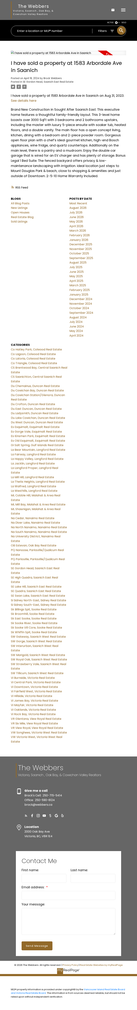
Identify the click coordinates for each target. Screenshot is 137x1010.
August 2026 (78, 208)
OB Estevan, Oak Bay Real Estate (33, 545)
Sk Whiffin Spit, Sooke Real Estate (34, 632)
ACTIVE (110, 22)
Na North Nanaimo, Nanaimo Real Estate (39, 527)
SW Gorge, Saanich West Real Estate (36, 641)
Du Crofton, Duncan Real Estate (33, 404)
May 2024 (76, 331)
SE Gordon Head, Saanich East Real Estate (48, 82)
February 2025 (79, 290)
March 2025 (77, 285)
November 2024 (80, 304)
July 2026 (75, 212)
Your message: (33, 904)
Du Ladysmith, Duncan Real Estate (34, 413)
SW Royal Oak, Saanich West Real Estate (39, 659)
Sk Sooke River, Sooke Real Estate (34, 623)
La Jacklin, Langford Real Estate (33, 463)
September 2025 (81, 258)
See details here (23, 100)
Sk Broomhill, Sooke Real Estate (32, 614)
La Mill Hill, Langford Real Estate (32, 477)
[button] (26, 815)
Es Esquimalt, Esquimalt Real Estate (35, 427)
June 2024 (76, 326)
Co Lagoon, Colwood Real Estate (33, 354)
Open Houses (20, 212)
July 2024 (76, 322)
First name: (30, 870)
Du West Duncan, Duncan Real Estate (37, 422)
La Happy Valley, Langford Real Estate (37, 459)
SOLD (123, 22)
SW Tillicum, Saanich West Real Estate (37, 673)
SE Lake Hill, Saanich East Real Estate (36, 587)
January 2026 (78, 240)
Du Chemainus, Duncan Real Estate (35, 386)
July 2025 (75, 267)
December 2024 (80, 299)
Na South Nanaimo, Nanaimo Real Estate (39, 532)
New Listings (19, 208)
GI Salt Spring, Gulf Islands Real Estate (37, 445)
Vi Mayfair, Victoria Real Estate (32, 705)
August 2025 (78, 262)
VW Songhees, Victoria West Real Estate (39, 732)
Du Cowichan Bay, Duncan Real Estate (37, 390)
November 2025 (80, 249)
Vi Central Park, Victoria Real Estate (36, 682)
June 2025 (76, 272)
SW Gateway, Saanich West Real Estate (38, 637)
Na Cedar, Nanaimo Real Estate (32, 518)
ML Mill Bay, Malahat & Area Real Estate (38, 504)
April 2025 (76, 281)
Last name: (79, 870)
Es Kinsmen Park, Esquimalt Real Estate (38, 436)
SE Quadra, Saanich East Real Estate (36, 591)
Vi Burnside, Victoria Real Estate (33, 678)
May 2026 (76, 221)
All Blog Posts (20, 203)
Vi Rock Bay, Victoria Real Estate (33, 714)
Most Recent (78, 203)
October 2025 (79, 253)
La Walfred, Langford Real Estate (33, 486)
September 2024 (81, 313)
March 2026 (77, 231)
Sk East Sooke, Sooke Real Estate (34, 618)
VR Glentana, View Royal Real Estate (36, 719)
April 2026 (76, 226)
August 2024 (78, 317)
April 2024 (76, 336)
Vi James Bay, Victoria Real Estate (34, 701)
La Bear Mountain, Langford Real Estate (38, 450)
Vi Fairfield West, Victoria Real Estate (36, 691)
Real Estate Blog (22, 217)
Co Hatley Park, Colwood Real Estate (36, 349)
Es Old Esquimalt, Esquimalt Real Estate (38, 441)
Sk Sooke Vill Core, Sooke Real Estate (36, 628)
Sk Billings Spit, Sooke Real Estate (34, 609)
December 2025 (80, 244)
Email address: (33, 887)
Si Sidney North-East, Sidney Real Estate (38, 600)
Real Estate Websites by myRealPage (101, 965)
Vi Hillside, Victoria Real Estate (31, 696)
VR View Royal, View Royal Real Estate (37, 728)
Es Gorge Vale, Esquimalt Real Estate (36, 432)
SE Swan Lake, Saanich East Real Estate (38, 596)
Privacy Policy (70, 965)
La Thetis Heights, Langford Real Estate (38, 482)
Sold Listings (19, 221)
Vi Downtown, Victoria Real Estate (34, 687)
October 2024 (79, 308)
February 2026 (79, 235)
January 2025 (78, 295)
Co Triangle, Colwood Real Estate (34, 363)
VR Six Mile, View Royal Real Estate (34, 723)
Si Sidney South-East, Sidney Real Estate (38, 605)
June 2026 (76, 217)
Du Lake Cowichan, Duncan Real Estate (38, 418)
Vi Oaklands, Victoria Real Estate (33, 710)
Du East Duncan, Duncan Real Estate (36, 409)
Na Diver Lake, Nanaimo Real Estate (35, 523)
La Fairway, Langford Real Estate (33, 454)
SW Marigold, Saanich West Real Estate (38, 655)
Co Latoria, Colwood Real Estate (33, 359)
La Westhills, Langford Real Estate (34, 491)
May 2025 (76, 276)
